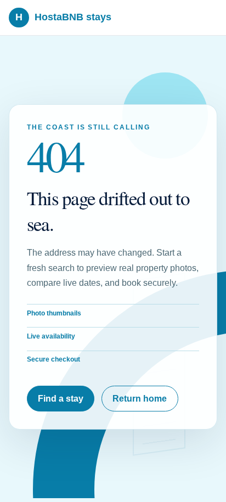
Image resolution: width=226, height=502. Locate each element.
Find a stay (60, 398)
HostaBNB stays (63, 17)
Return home (139, 398)
